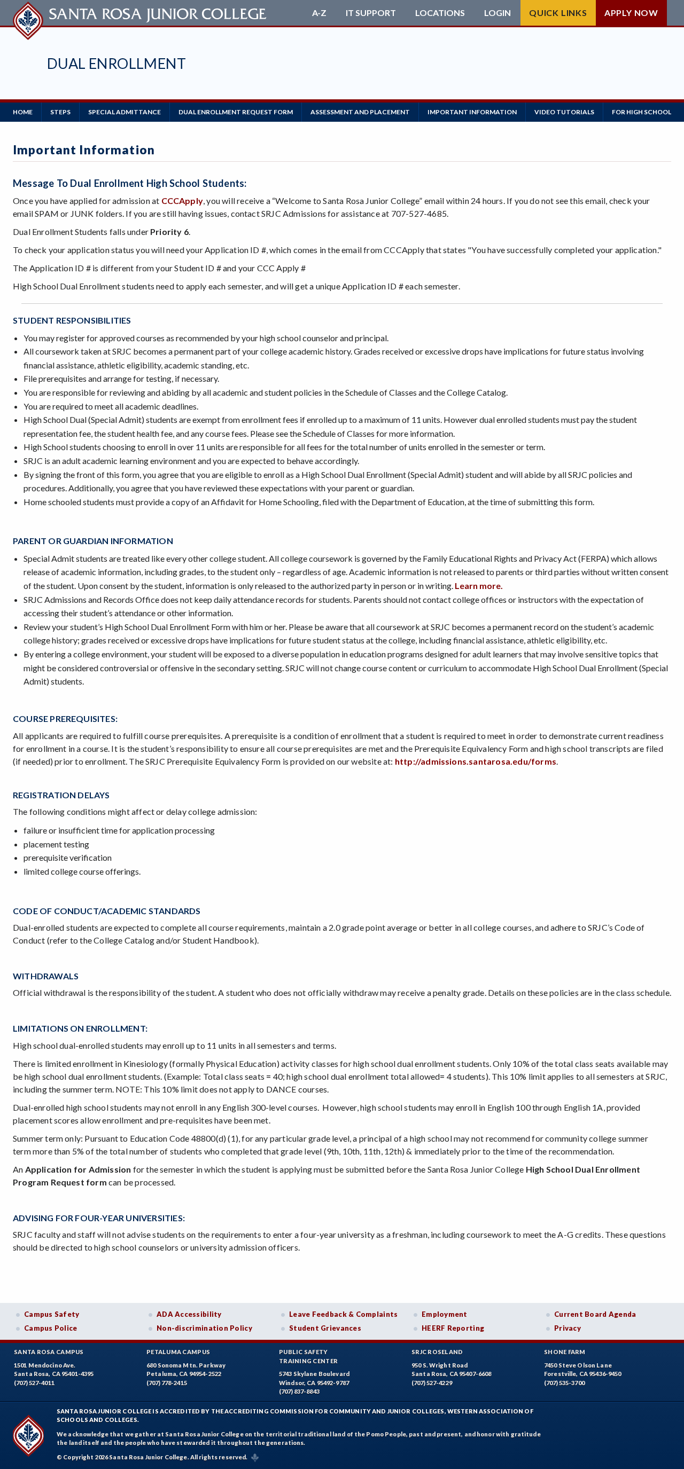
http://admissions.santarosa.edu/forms (475, 761)
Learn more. (479, 585)
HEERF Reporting (453, 1328)
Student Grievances (325, 1328)
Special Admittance (124, 112)
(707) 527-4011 (34, 1382)
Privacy (567, 1328)
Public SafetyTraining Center (308, 1356)
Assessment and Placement (360, 112)
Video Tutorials (564, 112)
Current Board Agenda (595, 1314)
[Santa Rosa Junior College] (141, 13)
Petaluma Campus (178, 1351)
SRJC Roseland (437, 1351)
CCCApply (182, 200)
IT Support (371, 13)
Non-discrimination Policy (204, 1328)
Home (23, 112)
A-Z (319, 13)
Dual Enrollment (116, 63)
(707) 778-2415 (166, 1382)
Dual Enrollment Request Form (235, 112)
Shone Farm (565, 1351)
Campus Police (50, 1328)
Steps (60, 112)
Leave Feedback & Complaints (343, 1314)
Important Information (472, 112)
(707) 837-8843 (299, 1391)
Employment (445, 1314)
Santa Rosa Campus (49, 1351)
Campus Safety (52, 1314)
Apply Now (631, 12)
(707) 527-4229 (431, 1382)
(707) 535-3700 (564, 1382)
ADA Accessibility (189, 1314)
